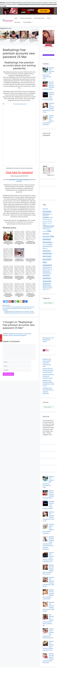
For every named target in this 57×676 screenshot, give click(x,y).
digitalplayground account (48, 227)
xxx (48, 289)
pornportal (46, 267)
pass (46, 248)
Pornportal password (46, 272)
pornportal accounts (46, 271)
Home (15, 18)
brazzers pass (45, 221)
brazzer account (46, 215)
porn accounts (6, 308)
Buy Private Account (39, 18)
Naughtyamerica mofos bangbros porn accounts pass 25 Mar (18, 311)
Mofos (50, 244)
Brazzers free (49, 219)
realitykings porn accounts (47, 287)
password (31, 306)
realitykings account (47, 285)
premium (20, 308)
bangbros (46, 214)
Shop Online (17, 22)
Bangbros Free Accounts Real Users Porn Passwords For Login (47, 362)
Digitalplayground (48, 226)
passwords (47, 253)
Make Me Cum (3, 39)
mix (47, 244)
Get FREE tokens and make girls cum (34, 40)
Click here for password (19, 172)
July (52, 242)
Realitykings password (47, 286)
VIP (46, 289)
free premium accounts (18, 306)
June (43, 244)
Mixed (48, 18)
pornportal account (49, 269)
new (28, 306)
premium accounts (26, 308)
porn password (13, 308)
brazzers (46, 217)
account (45, 209)
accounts (8, 306)
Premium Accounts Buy (26, 18)
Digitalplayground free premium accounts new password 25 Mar (19, 312)
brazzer (51, 214)
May (45, 244)
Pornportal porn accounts (47, 273)
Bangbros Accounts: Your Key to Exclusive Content (48, 376)
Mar (25, 306)
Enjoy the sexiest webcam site (14, 40)
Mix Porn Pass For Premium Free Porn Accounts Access (48, 370)
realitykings (5, 309)
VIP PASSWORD (27, 22)
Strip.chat (2, 40)
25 (5, 306)
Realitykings (7, 305)
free (12, 306)
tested (44, 289)
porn (45, 256)
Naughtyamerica (47, 246)
